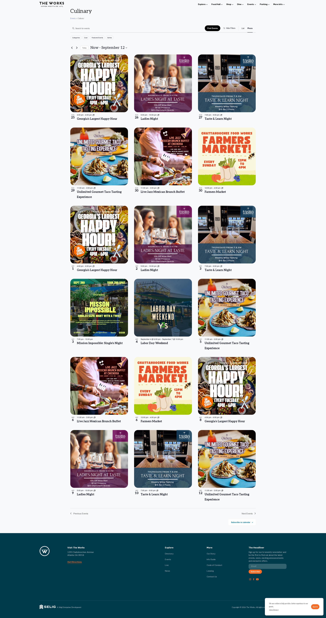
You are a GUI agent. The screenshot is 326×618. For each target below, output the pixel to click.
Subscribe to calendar (240, 522)
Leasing (210, 571)
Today (84, 48)
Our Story (211, 553)
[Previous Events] (71, 47)
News (167, 571)
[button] (274, 609)
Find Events (212, 28)
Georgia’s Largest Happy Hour (97, 119)
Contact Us (212, 576)
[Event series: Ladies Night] (158, 114)
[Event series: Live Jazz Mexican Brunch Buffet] (158, 188)
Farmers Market (215, 192)
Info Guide (211, 559)
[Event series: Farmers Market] (222, 188)
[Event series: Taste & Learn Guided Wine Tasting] (221, 114)
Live (167, 565)
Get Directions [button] (74, 562)
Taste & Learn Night (218, 119)
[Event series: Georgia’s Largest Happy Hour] (93, 114)
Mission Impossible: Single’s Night (100, 343)
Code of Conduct (214, 565)
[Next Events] (76, 47)
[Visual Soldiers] (51, 4)
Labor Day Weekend (154, 343)
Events (73, 18)
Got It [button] (315, 607)
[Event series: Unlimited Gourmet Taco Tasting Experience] (94, 188)
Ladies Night (149, 119)
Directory (169, 553)
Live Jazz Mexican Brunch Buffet (163, 192)
